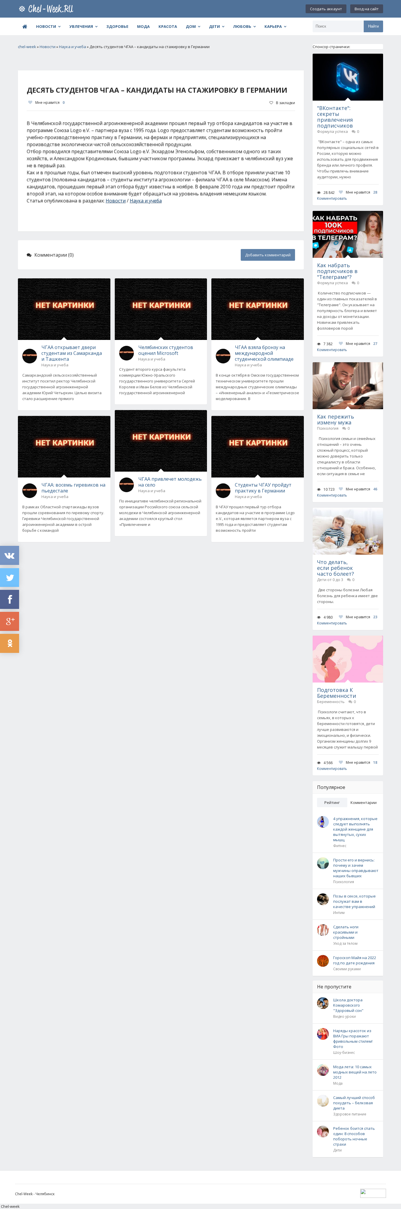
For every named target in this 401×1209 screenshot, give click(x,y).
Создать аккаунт (326, 8)
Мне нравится (50, 102)
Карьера (273, 26)
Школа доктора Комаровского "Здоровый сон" (348, 1005)
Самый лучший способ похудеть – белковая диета (354, 1103)
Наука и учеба (146, 200)
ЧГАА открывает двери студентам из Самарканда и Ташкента (71, 353)
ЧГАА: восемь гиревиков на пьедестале (73, 488)
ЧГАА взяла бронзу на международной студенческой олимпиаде (264, 353)
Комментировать (332, 198)
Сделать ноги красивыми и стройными (345, 932)
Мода (143, 26)
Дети (214, 26)
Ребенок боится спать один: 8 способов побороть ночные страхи (354, 1136)
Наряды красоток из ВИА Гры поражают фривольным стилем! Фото (353, 1038)
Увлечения (81, 26)
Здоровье (117, 26)
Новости (46, 26)
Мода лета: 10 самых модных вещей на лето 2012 (355, 1072)
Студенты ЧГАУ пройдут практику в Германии (263, 488)
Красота (168, 26)
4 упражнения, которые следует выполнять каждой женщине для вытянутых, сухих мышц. (355, 829)
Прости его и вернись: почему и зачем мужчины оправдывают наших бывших (355, 867)
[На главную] (47, 9)
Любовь (242, 26)
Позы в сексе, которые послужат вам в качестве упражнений (354, 901)
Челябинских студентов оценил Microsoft (165, 350)
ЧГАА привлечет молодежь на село (170, 482)
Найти (373, 26)
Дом (191, 26)
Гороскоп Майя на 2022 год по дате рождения (354, 960)
